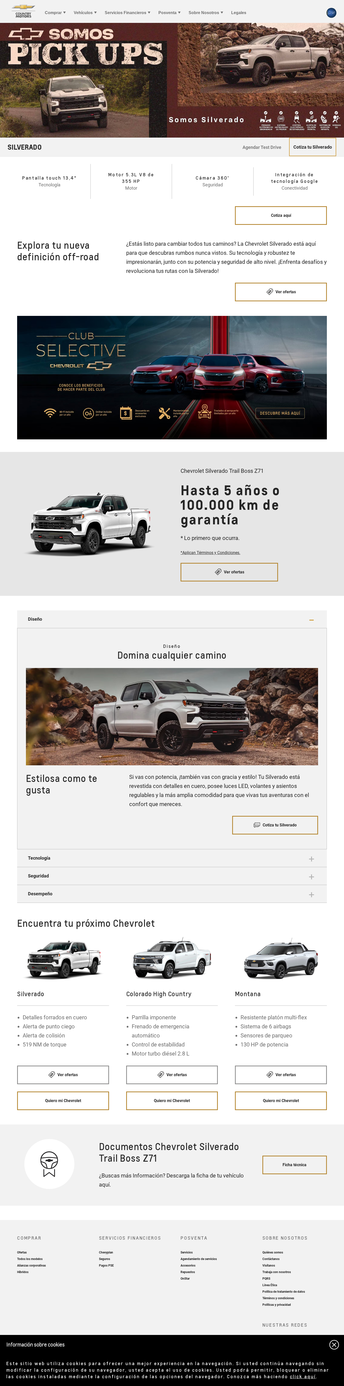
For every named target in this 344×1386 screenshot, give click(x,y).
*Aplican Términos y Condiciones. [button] (210, 552)
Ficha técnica (294, 1164)
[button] (172, 619)
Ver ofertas (285, 291)
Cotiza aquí (281, 215)
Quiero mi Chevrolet (63, 1100)
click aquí (303, 1376)
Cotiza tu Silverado (279, 825)
